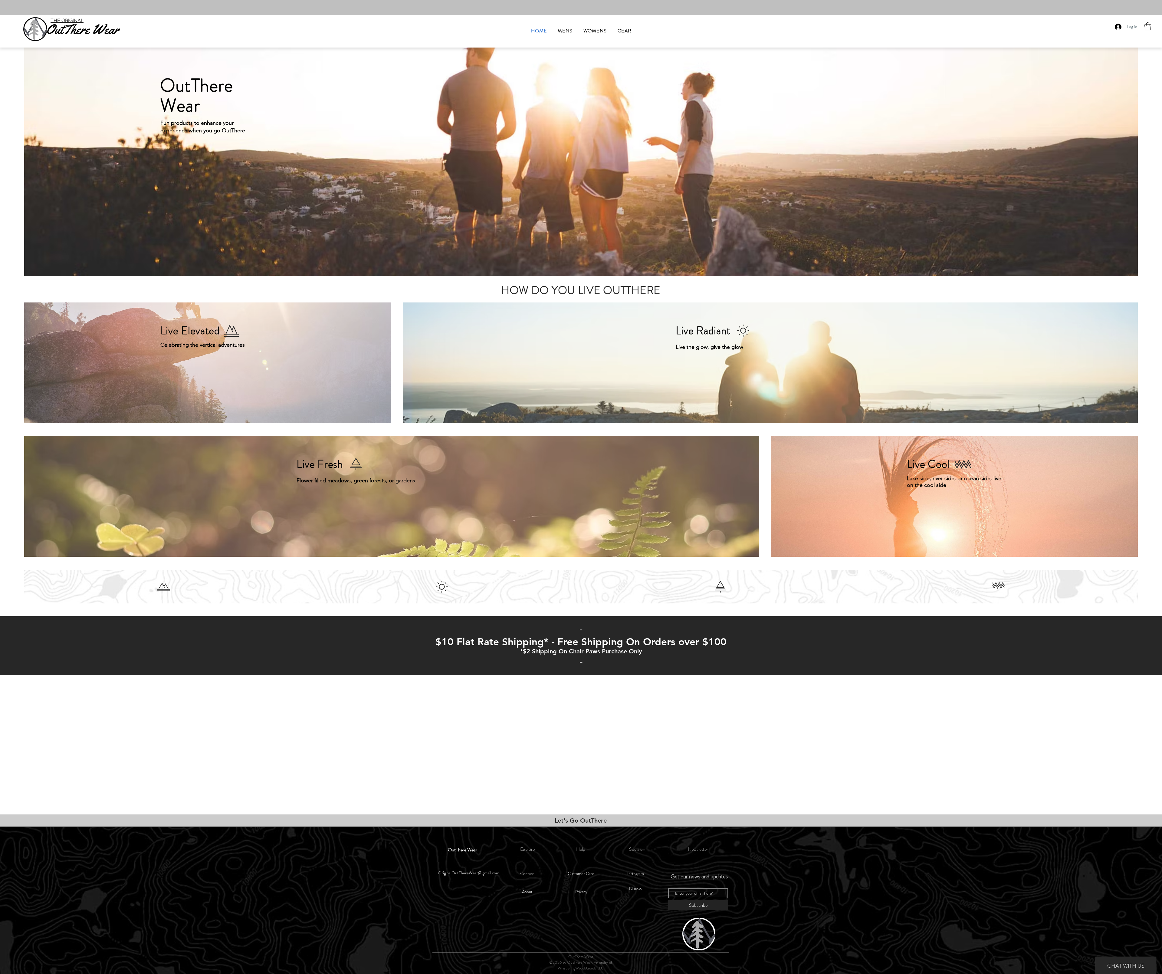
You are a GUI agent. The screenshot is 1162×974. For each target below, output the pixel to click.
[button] (1147, 26)
